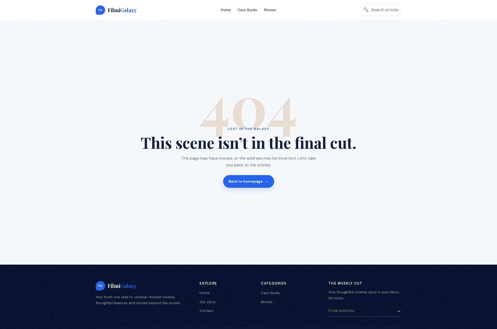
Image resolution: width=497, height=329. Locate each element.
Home (226, 10)
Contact (206, 311)
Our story (207, 302)
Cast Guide (247, 10)
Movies (270, 10)
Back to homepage (249, 181)
